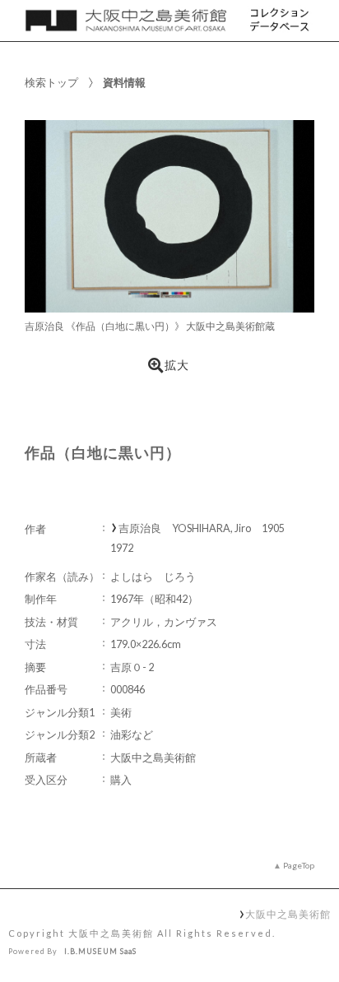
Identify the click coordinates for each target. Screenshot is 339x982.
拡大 (177, 365)
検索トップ (51, 82)
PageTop (298, 865)
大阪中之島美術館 (287, 913)
